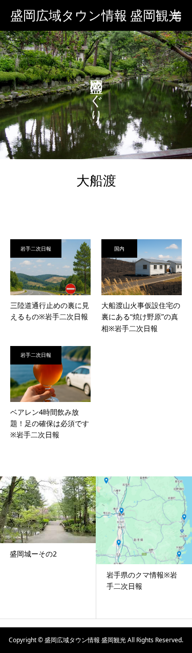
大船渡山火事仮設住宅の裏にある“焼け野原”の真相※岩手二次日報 (140, 316)
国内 (119, 248)
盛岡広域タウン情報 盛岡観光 (95, 16)
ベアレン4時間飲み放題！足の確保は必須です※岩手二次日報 (49, 423)
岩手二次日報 (35, 248)
